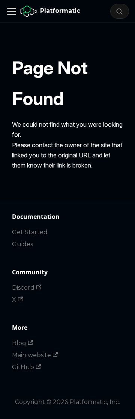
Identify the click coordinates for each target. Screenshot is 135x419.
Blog (19, 343)
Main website (31, 355)
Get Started (30, 232)
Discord (23, 287)
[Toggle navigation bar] (11, 11)
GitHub (23, 367)
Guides (22, 244)
